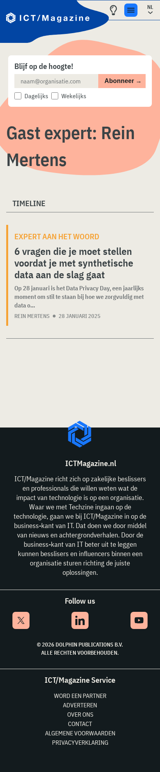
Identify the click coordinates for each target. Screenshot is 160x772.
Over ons (80, 714)
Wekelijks (73, 96)
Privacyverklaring (80, 742)
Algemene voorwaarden (80, 733)
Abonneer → (123, 81)
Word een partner (80, 696)
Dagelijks (36, 96)
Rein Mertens (32, 316)
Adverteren (80, 705)
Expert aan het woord (56, 236)
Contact (80, 724)
